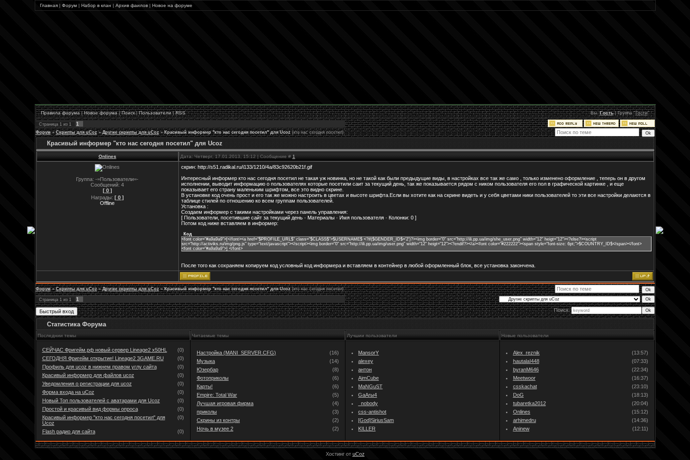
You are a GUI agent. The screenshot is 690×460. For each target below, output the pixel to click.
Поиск (128, 112)
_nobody (368, 403)
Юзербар (207, 369)
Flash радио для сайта (68, 431)
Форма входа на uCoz (68, 392)
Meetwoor (524, 378)
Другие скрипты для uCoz (130, 132)
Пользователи (155, 112)
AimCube (368, 378)
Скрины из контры (218, 420)
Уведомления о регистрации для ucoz (87, 383)
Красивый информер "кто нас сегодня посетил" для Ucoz (227, 132)
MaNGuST (370, 386)
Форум (69, 5)
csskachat (525, 386)
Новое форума (100, 112)
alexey (365, 361)
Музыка (206, 361)
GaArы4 (367, 395)
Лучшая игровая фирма (225, 403)
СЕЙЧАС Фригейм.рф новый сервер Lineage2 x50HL (104, 350)
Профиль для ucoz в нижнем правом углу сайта (99, 367)
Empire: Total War (217, 395)
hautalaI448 (526, 361)
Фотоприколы (213, 378)
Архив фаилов (131, 5)
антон (365, 369)
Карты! (205, 386)
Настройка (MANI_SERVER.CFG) (236, 352)
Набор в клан (96, 5)
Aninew (521, 428)
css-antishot (372, 412)
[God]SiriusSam (376, 420)
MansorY (368, 352)
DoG (518, 395)
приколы (207, 412)
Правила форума (60, 112)
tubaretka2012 (529, 403)
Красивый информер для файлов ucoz (88, 375)
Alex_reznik (526, 352)
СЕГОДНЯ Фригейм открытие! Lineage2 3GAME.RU (103, 358)
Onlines (107, 156)
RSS (180, 112)
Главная (49, 5)
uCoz (359, 454)
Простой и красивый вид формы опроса (90, 409)
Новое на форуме (172, 5)
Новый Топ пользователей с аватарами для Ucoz (101, 400)
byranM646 (526, 369)
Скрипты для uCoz (76, 132)
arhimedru (524, 420)
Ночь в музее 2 (215, 428)
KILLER (367, 428)
